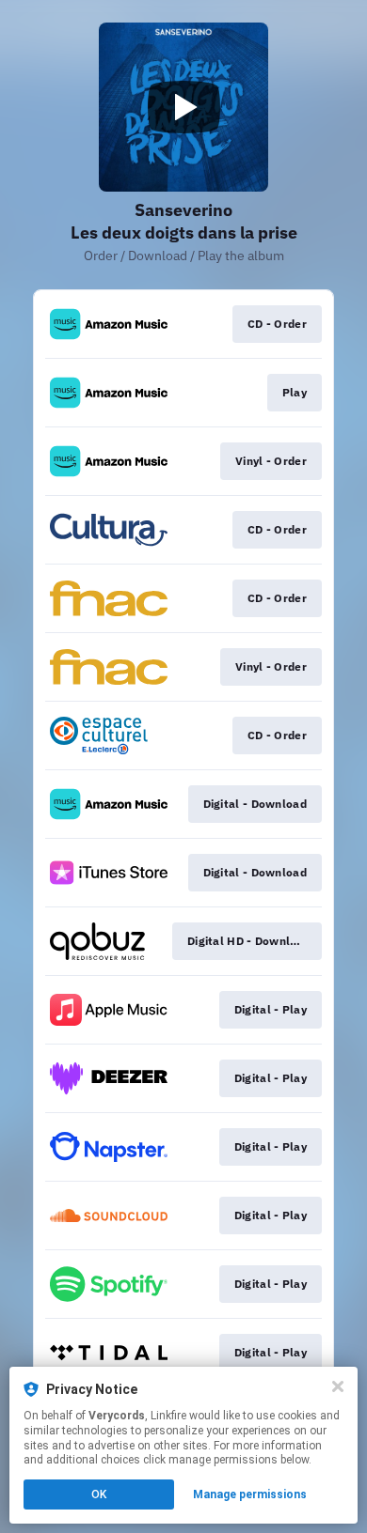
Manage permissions (250, 1494)
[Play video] (183, 107)
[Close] (338, 1386)
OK (98, 1494)
